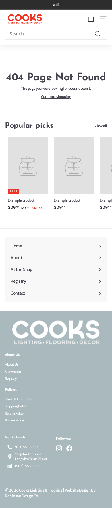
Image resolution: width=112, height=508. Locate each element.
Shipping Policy (16, 406)
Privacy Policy (14, 420)
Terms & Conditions (19, 399)
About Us (11, 364)
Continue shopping (56, 96)
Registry (11, 379)
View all (100, 126)
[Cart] (91, 18)
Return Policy (14, 413)
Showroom (13, 372)
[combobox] (56, 34)
